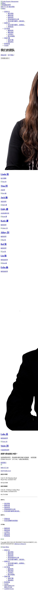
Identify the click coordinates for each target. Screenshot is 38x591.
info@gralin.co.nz (6, 470)
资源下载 (7, 38)
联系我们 (3, 462)
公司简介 (10, 34)
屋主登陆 (11, 6)
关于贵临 (7, 28)
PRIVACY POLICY (20, 544)
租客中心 (7, 23)
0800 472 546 (4, 6)
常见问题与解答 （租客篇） (16, 25)
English (6, 45)
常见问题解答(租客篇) (11, 520)
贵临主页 (3, 55)
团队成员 (7, 534)
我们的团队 (11, 36)
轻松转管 (10, 17)
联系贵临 (7, 43)
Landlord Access (9, 588)
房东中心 (7, 11)
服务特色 (10, 30)
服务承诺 (10, 32)
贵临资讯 (10, 42)
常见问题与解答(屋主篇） (12, 511)
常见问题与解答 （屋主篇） (16, 21)
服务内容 (10, 15)
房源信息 (10, 26)
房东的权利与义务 (13, 19)
